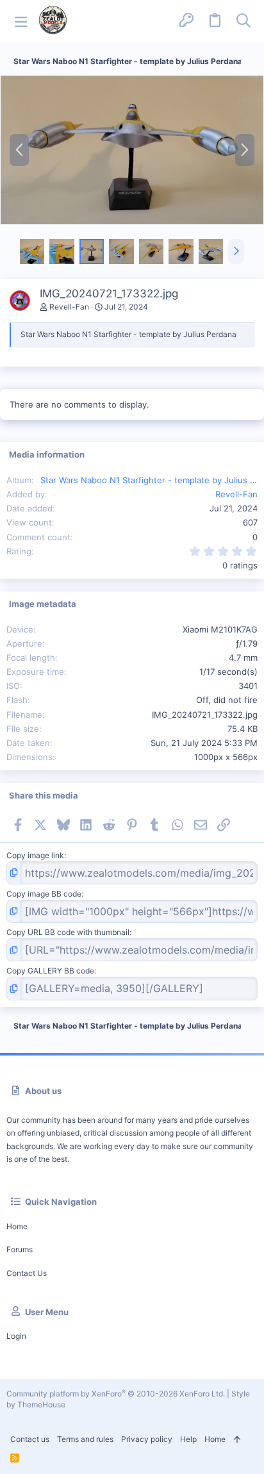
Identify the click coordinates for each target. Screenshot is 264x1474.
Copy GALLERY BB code (50, 970)
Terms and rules (85, 1439)
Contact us (26, 1273)
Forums (19, 1249)
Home (17, 1226)
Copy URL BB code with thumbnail (67, 932)
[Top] (237, 1439)
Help (188, 1439)
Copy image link (35, 855)
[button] (20, 21)
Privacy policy (146, 1439)
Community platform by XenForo (115, 1393)
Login (16, 1336)
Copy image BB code (43, 893)
